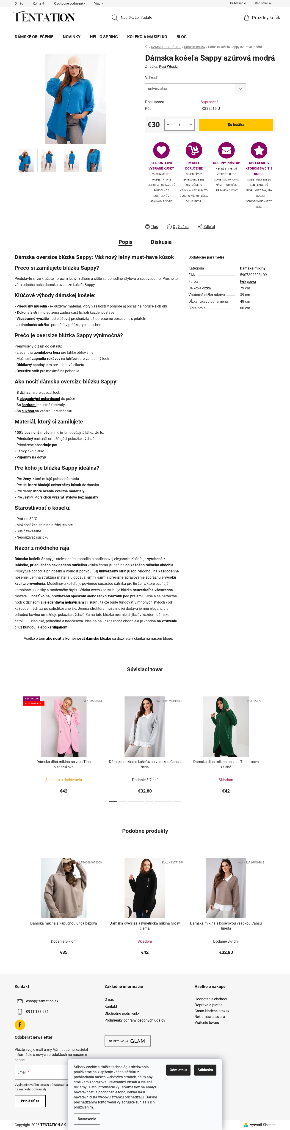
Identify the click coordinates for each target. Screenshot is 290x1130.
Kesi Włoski (168, 66)
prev (18, 747)
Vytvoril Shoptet (263, 1125)
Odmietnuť (178, 1070)
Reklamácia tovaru (210, 1017)
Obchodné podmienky (69, 3)
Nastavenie (87, 1119)
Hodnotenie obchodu (211, 999)
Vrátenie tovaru (207, 1023)
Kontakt (38, 3)
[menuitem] (34, 37)
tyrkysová (248, 281)
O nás (19, 3)
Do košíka (236, 124)
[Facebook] (20, 1024)
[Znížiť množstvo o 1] (168, 124)
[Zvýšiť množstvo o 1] (191, 124)
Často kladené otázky (212, 1011)
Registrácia (263, 3)
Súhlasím (205, 1070)
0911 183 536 (37, 1012)
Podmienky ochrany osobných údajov (135, 1020)
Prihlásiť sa (30, 1101)
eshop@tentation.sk (42, 1001)
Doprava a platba (209, 1005)
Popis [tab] (126, 242)
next (272, 747)
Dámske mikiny (252, 268)
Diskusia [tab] (161, 242)
